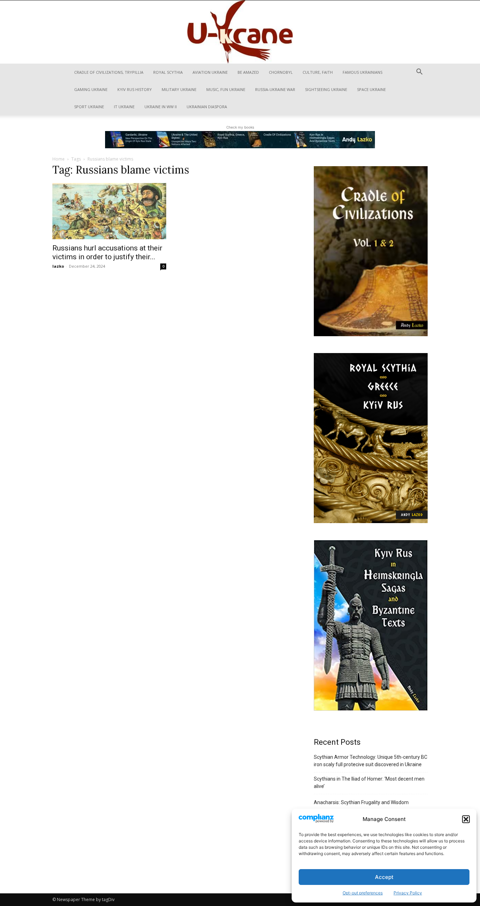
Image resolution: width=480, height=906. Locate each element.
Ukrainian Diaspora (207, 106)
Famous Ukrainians (362, 72)
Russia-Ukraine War (275, 89)
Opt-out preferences (363, 892)
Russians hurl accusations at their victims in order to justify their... (107, 252)
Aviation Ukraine (210, 72)
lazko (58, 266)
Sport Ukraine (89, 106)
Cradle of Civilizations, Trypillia (108, 72)
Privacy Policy (408, 892)
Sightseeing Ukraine (326, 89)
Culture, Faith (318, 72)
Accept (384, 877)
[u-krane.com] (240, 32)
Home (58, 159)
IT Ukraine (124, 106)
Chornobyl (281, 72)
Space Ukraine (371, 89)
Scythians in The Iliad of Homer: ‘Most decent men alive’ (369, 782)
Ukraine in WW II (160, 106)
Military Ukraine (179, 89)
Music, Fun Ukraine (225, 89)
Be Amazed (248, 72)
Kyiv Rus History (134, 89)
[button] (465, 819)
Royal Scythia (168, 72)
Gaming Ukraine (91, 89)
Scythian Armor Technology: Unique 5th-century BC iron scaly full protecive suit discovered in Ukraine (370, 760)
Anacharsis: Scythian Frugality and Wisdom (361, 802)
